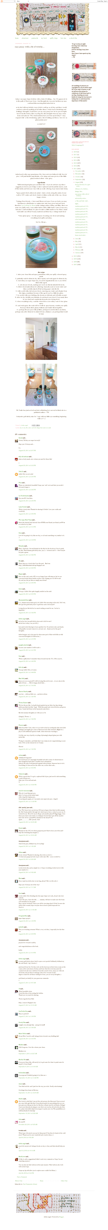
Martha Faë (22, 1059)
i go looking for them (28, 205)
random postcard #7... (81, 214)
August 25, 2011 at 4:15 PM (27, 639)
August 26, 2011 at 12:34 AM (27, 835)
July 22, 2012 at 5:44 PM (26, 1173)
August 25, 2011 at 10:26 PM (27, 785)
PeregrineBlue (23, 916)
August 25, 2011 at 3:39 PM (27, 594)
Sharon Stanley (23, 691)
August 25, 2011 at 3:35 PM (27, 583)
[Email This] (32, 425)
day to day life (24, 427)
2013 (75, 163)
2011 (75, 168)
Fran (20, 482)
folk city (21, 667)
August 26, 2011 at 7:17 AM (27, 887)
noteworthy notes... (81, 198)
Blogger (61, 1217)
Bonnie (21, 828)
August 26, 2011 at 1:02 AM (27, 846)
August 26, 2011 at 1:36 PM (27, 921)
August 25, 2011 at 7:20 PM (27, 696)
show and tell (32, 427)
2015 (75, 157)
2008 (75, 262)
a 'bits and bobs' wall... (82, 201)
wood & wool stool (24, 791)
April (77, 244)
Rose (20, 656)
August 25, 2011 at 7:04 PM (27, 685)
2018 (75, 152)
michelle (21, 927)
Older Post (64, 1181)
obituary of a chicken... (82, 189)
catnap (21, 755)
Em (20, 561)
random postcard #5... (81, 222)
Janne (20, 1084)
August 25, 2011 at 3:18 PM (27, 540)
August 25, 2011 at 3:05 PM (27, 514)
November (78, 174)
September (78, 179)
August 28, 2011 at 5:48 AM (27, 1027)
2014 (75, 160)
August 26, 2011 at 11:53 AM (27, 910)
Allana (21, 852)
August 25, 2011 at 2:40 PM (27, 476)
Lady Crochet (23, 507)
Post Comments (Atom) (30, 1184)
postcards (35, 38)
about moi (25, 38)
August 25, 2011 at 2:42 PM (27, 489)
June (77, 238)
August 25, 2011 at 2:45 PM (27, 501)
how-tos (63, 38)
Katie (20, 589)
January (78, 252)
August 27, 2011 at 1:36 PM (27, 1016)
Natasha (21, 546)
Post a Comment (22, 1177)
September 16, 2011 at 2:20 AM (28, 1113)
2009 (75, 259)
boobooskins (22, 1072)
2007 (75, 264)
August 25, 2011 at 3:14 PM (27, 527)
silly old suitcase (24, 456)
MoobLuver (22, 1156)
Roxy (20, 533)
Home (41, 1181)
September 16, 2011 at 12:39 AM (28, 1093)
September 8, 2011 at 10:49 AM (28, 1066)
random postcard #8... (81, 211)
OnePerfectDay (23, 1011)
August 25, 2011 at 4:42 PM (27, 661)
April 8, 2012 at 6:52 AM (26, 1137)
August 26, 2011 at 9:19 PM (27, 953)
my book (44, 38)
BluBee (21, 1099)
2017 (75, 154)
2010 (75, 256)
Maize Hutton (23, 1033)
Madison (21, 1044)
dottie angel (22, 619)
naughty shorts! (23, 645)
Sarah (20, 438)
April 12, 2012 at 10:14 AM (27, 1150)
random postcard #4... (81, 224)
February (78, 250)
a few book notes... (80, 219)
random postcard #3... (81, 227)
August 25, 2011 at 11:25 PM (27, 801)
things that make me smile (44, 427)
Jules (20, 1119)
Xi (19, 989)
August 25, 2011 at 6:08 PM (27, 672)
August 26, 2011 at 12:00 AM (27, 822)
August (77, 182)
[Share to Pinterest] (39, 425)
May (76, 241)
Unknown (21, 774)
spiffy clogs (53, 38)
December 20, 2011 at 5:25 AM (28, 1124)
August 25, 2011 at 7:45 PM (27, 749)
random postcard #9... (81, 209)
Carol (20, 893)
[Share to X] (36, 425)
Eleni (20, 878)
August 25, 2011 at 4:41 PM (27, 650)
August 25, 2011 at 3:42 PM (27, 612)
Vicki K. (21, 471)
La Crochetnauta (24, 496)
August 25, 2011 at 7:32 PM (27, 719)
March (77, 247)
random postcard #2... (81, 230)
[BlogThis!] (34, 425)
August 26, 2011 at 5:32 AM (27, 872)
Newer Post (18, 1181)
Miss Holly (22, 678)
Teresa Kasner (23, 702)
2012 (75, 166)
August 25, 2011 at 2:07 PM (27, 450)
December (78, 171)
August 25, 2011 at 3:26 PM (27, 568)
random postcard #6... (81, 217)
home (17, 38)
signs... (77, 203)
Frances (21, 725)
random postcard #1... (81, 232)
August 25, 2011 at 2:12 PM (27, 465)
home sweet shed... (80, 235)
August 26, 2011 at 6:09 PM (27, 934)
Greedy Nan (22, 1022)
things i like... (79, 191)
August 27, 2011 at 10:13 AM (27, 1005)
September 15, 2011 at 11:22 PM (28, 1078)
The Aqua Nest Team (25, 520)
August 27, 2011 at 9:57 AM (27, 983)
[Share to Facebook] (37, 425)
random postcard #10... (82, 206)
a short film (73, 38)
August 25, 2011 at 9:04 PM (27, 768)
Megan (21, 574)
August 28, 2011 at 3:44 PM (27, 1038)
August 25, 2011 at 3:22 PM (27, 555)
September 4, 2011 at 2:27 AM (28, 1053)
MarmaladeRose (24, 600)
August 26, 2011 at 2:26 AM (27, 859)
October (77, 177)
